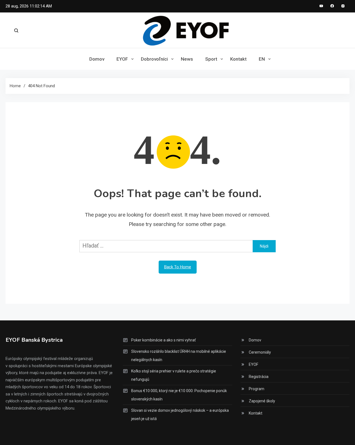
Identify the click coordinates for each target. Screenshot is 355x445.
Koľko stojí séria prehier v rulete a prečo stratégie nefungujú (173, 375)
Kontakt (238, 59)
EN (262, 59)
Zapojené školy (262, 401)
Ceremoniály (260, 352)
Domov (96, 59)
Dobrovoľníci (154, 59)
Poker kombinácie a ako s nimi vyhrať (163, 340)
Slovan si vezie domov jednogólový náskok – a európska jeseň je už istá (180, 414)
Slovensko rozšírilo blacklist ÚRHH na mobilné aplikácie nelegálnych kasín (178, 355)
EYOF (122, 59)
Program (256, 389)
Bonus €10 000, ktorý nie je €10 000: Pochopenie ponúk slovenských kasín (179, 395)
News (187, 59)
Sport (211, 59)
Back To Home (177, 266)
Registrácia (258, 376)
